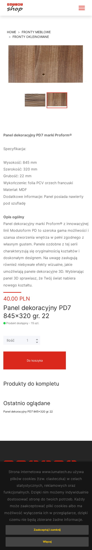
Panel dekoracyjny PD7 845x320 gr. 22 (28, 411)
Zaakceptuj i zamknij (47, 529)
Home (11, 32)
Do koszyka (35, 360)
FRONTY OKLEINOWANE (31, 37)
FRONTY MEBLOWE (36, 32)
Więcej (47, 541)
